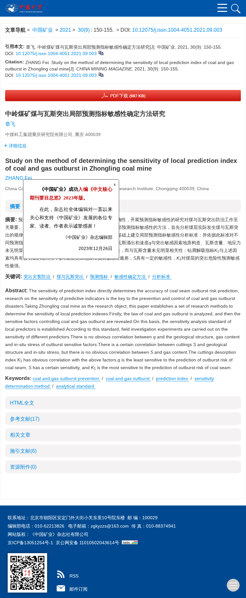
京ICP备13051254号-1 (30, 542)
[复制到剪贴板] (101, 52)
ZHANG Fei (18, 178)
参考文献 (24, 419)
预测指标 (99, 276)
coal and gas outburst (128, 378)
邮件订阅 (78, 589)
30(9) (84, 30)
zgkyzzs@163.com (110, 526)
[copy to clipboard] (101, 74)
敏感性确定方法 (130, 276)
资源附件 (23, 467)
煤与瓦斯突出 (71, 276)
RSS (74, 575)
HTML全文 (22, 403)
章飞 (10, 124)
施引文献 (23, 451)
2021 (65, 30)
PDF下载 (127, 95)
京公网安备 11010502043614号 (87, 542)
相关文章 (20, 435)
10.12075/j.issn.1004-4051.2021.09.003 (177, 30)
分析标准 (161, 276)
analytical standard (75, 386)
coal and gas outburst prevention (67, 378)
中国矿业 (42, 30)
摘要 (15, 206)
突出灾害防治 (37, 276)
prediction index (172, 378)
